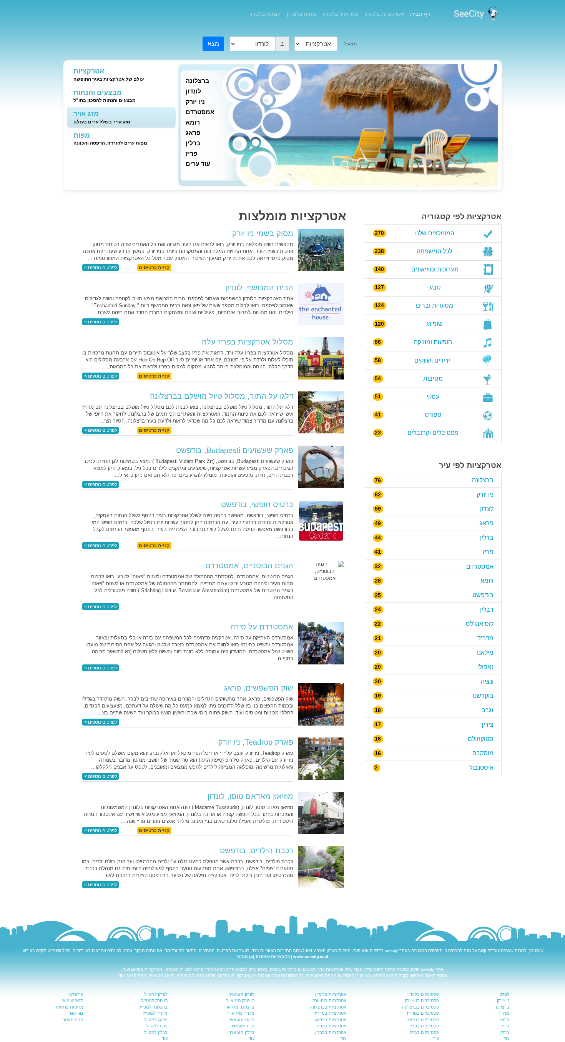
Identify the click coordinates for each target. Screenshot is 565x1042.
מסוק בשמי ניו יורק (262, 233)
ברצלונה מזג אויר (238, 1007)
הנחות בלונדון (265, 14)
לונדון (193, 91)
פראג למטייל (191, 969)
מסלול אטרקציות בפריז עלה (247, 342)
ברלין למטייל (156, 1032)
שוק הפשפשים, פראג (258, 688)
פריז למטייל (157, 1026)
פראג (193, 133)
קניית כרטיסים (154, 267)
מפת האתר (73, 1019)
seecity (391, 950)
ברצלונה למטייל (153, 1007)
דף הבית (418, 13)
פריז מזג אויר (242, 1026)
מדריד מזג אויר (240, 1013)
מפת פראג (324, 975)
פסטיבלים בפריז (424, 1026)
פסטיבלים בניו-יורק (422, 1000)
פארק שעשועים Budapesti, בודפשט (234, 450)
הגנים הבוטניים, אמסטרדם (249, 565)
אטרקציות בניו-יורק (329, 1000)
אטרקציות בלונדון (384, 14)
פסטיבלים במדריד (422, 1013)
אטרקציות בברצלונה (328, 1007)
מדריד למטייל (155, 1013)
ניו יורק (195, 101)
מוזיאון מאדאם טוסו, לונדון (250, 796)
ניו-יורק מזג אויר (240, 1000)
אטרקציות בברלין (330, 1032)
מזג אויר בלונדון (340, 14)
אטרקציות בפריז (331, 1026)
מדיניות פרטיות (69, 1007)
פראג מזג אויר (369, 975)
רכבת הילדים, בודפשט (256, 850)
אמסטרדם (200, 112)
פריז (191, 153)
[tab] (116, 75)
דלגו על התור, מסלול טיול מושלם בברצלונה (221, 396)
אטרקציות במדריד (330, 1013)
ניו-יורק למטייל (154, 1000)
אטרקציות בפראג (146, 969)
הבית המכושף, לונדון (259, 287)
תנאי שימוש (72, 1000)
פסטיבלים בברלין (423, 1032)
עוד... (504, 1038)
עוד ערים (198, 164)
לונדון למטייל (156, 994)
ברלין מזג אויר (241, 1032)
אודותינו (76, 994)
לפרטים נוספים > (100, 267)
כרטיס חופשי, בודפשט (257, 504)
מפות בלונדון (301, 14)
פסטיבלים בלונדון (423, 994)
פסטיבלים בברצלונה (420, 1007)
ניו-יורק (503, 1000)
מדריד (503, 1013)
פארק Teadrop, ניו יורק (255, 742)
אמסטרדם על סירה (261, 627)
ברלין (193, 143)
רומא (193, 122)
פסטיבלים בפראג (423, 1019)
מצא (213, 43)
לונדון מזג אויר (241, 994)
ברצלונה (197, 81)
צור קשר (76, 1013)
